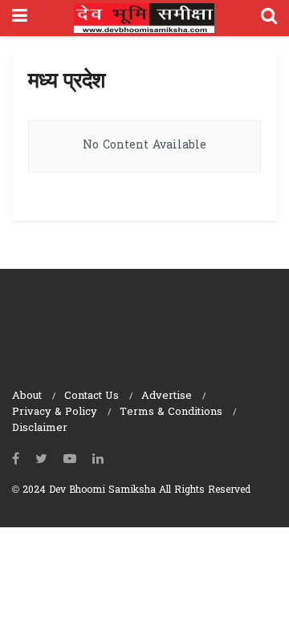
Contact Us (91, 396)
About (27, 396)
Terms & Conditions (171, 412)
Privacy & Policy (54, 412)
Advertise (166, 396)
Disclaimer (39, 428)
